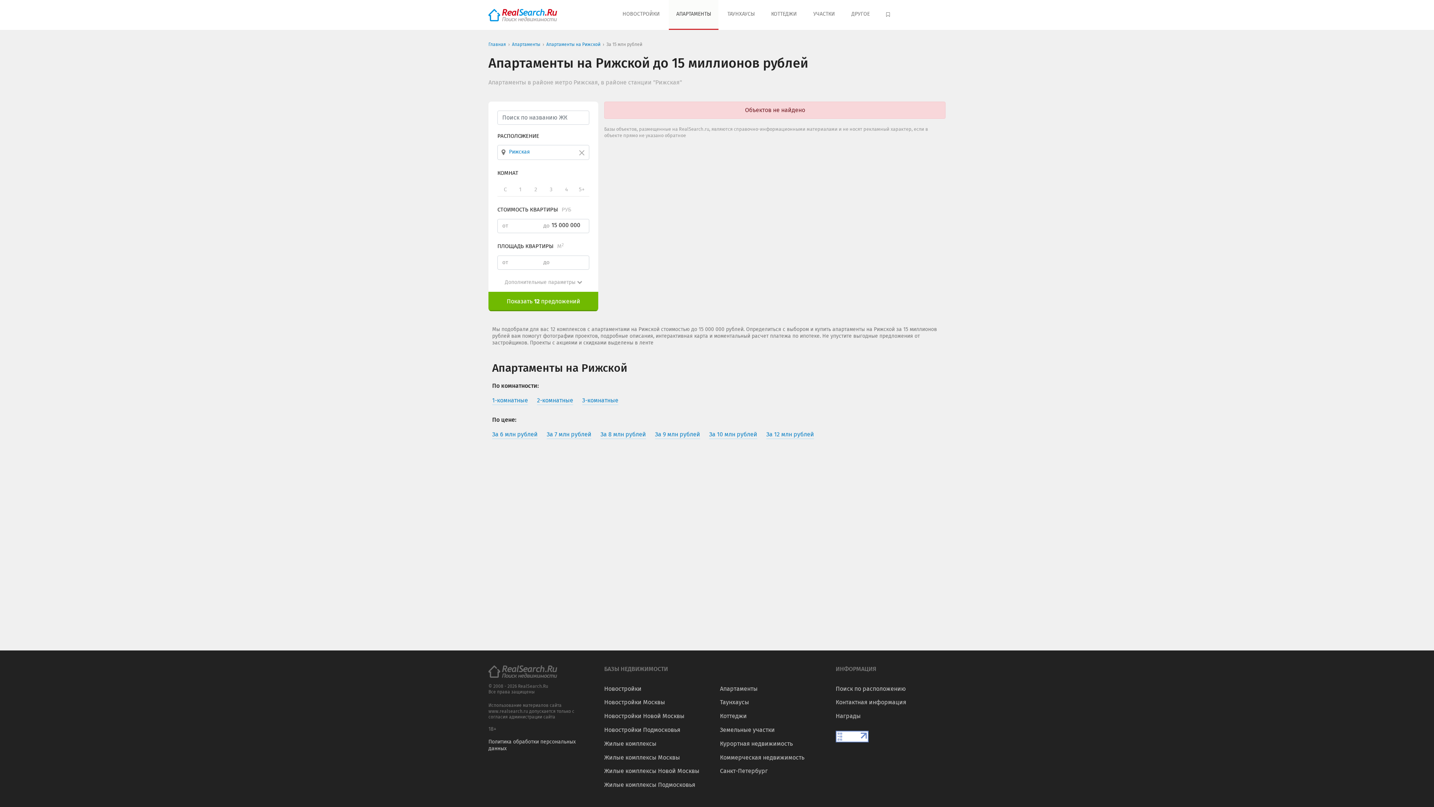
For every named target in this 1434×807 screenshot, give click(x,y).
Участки (824, 14)
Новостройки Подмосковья (642, 729)
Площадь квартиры (530, 246)
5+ (581, 189)
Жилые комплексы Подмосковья (649, 784)
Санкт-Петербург (744, 770)
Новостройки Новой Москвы (644, 716)
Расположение (518, 136)
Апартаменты (693, 14)
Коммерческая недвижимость (762, 757)
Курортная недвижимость (756, 743)
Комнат (507, 173)
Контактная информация (871, 702)
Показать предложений (543, 301)
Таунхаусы (741, 14)
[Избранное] (889, 15)
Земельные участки (747, 729)
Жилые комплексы (630, 743)
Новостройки (641, 14)
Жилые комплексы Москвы (642, 757)
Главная (497, 44)
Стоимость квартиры (534, 209)
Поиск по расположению (871, 688)
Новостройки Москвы (634, 702)
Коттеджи (784, 14)
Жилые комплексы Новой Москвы (651, 770)
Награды (848, 716)
